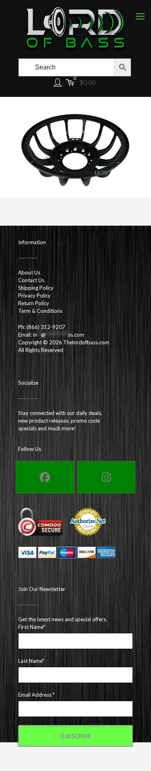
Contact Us (31, 280)
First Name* (31, 627)
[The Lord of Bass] (75, 28)
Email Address (36, 694)
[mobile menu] (140, 16)
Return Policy (33, 303)
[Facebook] (45, 477)
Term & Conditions (40, 311)
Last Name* (31, 661)
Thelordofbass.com (86, 342)
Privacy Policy (34, 295)
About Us (29, 272)
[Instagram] (106, 477)
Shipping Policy (36, 288)
